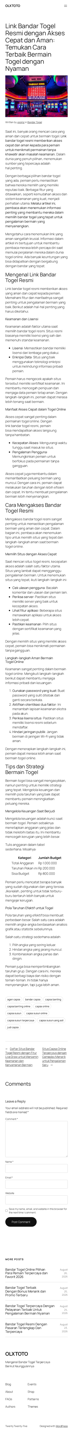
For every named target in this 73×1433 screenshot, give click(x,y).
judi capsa (13, 1027)
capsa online (42, 1006)
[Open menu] (65, 6)
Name (9, 1161)
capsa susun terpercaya (20, 1020)
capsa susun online (36, 1013)
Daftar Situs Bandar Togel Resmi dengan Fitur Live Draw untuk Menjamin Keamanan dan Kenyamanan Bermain (21, 1057)
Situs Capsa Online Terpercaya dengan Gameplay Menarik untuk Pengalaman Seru (54, 1057)
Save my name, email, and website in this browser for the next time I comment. (38, 1210)
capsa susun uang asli (51, 1020)
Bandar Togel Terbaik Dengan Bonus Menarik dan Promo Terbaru (25, 1291)
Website (9, 1193)
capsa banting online (18, 1006)
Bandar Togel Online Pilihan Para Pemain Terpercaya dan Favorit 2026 (26, 1273)
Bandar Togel (34, 122)
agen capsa (13, 999)
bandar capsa (32, 999)
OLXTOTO (12, 5)
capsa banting (53, 999)
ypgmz (21, 122)
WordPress (62, 1426)
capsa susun (14, 1013)
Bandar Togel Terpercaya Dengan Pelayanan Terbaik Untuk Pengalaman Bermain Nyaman (30, 1309)
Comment (11, 1119)
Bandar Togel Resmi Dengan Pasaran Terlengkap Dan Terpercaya (26, 1327)
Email (9, 1177)
